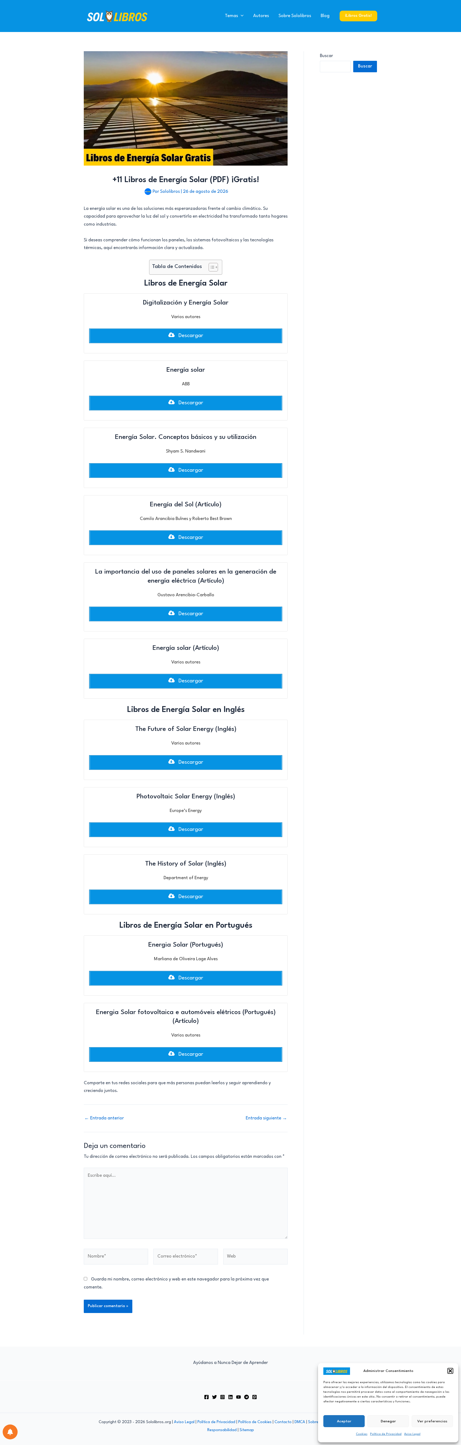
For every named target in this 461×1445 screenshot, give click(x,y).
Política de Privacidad (386, 1434)
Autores (261, 16)
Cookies (361, 1434)
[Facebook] (206, 1397)
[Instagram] (222, 1397)
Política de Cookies (255, 1422)
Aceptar (344, 1421)
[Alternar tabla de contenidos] (211, 267)
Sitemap (247, 1430)
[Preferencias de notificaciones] (10, 1431)
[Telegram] (246, 1397)
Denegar (388, 1421)
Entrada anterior (104, 1118)
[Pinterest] (254, 1397)
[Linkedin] (230, 1397)
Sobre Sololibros (295, 16)
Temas (231, 16)
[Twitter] (214, 1397)
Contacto (283, 1422)
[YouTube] (238, 1397)
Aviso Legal (412, 1434)
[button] (450, 1371)
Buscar (326, 56)
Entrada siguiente (266, 1118)
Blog (325, 16)
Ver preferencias (432, 1421)
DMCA (300, 1422)
